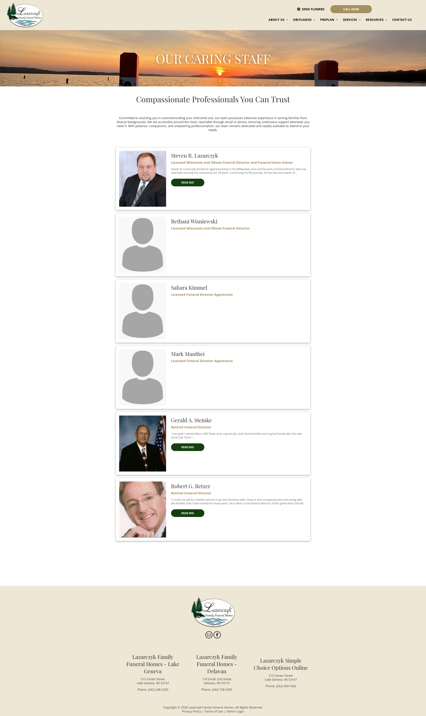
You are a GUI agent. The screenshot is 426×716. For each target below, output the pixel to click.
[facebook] (217, 635)
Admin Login (235, 711)
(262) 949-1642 (286, 686)
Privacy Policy (191, 711)
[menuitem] (278, 19)
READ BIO (187, 182)
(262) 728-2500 (222, 690)
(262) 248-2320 (158, 690)
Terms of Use (214, 711)
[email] (209, 635)
